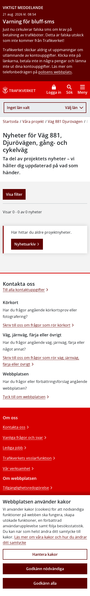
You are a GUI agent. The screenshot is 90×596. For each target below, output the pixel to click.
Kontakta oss (14, 427)
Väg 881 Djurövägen (65, 121)
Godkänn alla (45, 583)
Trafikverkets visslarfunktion (27, 458)
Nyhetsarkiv (25, 244)
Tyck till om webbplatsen (24, 396)
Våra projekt (33, 121)
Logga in (53, 92)
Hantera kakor (45, 554)
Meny (82, 92)
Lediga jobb (13, 447)
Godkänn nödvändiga (45, 568)
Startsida (10, 121)
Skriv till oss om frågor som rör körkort (36, 325)
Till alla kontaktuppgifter (24, 289)
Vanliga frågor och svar (23, 437)
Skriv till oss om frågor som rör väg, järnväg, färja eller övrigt (41, 361)
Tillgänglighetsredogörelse (26, 487)
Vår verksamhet (16, 468)
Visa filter (14, 194)
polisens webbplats (55, 71)
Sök (69, 92)
